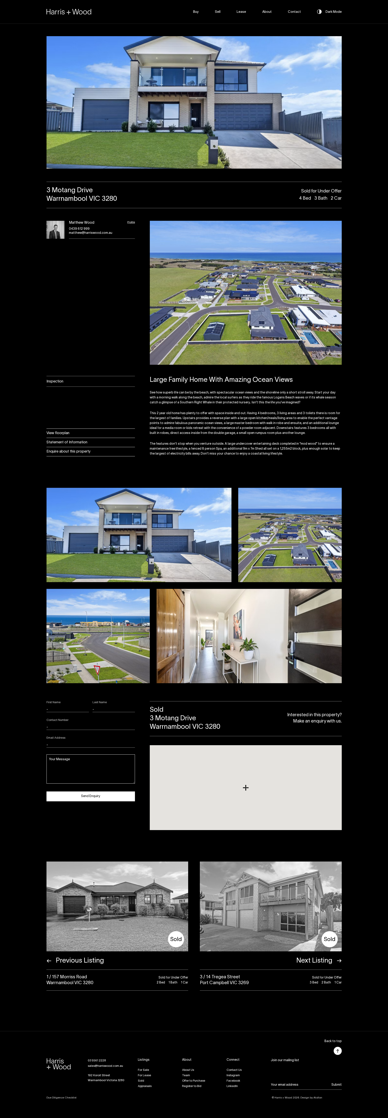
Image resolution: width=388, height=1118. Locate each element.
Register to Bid (191, 1086)
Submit (336, 1084)
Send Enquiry (90, 796)
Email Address (55, 738)
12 (217, 172)
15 (238, 172)
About (267, 11)
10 (204, 172)
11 (211, 172)
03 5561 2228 (97, 1060)
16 (244, 172)
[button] (333, 1041)
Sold (141, 1081)
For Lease (144, 1075)
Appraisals (145, 1086)
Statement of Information (66, 442)
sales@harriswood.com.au (105, 1066)
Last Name (100, 702)
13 (224, 172)
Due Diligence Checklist (61, 1097)
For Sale (143, 1070)
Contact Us (234, 1070)
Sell (217, 11)
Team (186, 1075)
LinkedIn (232, 1086)
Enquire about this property (68, 451)
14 (231, 172)
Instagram (233, 1075)
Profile (131, 222)
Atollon (317, 1097)
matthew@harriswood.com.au (90, 233)
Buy (196, 11)
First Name (53, 702)
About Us (188, 1070)
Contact (294, 11)
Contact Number (57, 720)
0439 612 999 (79, 229)
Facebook (233, 1081)
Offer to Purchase (193, 1081)
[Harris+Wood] (68, 12)
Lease (241, 11)
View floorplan (57, 433)
